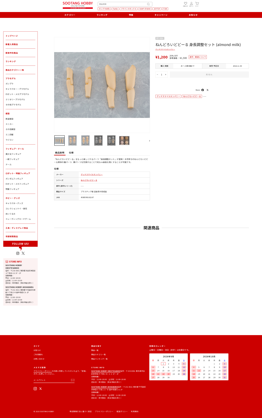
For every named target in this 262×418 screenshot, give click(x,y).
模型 (8, 113)
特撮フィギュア (12, 189)
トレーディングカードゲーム (18, 219)
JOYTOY (157, 9)
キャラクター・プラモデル (17, 89)
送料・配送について (198, 57)
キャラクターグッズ (14, 203)
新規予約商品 (12, 52)
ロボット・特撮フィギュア (18, 173)
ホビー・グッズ (13, 198)
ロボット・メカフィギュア (17, 183)
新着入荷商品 (12, 44)
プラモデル (11, 78)
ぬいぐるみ (10, 213)
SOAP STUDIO (145, 9)
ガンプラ (9, 83)
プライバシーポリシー (43, 371)
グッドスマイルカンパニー (92, 174)
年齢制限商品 (12, 236)
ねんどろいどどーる (89, 180)
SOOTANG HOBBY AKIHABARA (19, 287)
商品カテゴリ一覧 (98, 354)
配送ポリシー (122, 411)
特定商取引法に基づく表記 (81, 411)
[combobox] (125, 4)
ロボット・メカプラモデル (17, 94)
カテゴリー (69, 14)
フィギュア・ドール (15, 148)
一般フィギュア (12, 159)
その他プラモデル (13, 104)
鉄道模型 (9, 118)
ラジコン (9, 139)
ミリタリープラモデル (15, 99)
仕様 (71, 152)
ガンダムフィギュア (14, 178)
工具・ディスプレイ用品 (17, 228)
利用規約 (134, 411)
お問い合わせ (39, 359)
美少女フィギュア (13, 154)
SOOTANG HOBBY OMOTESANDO (13, 266)
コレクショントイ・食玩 (16, 208)
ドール (8, 164)
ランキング (102, 14)
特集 (131, 14)
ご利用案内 (38, 354)
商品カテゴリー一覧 (15, 70)
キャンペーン (161, 14)
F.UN (165, 9)
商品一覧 (95, 350)
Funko (115, 9)
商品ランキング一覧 (99, 359)
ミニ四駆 (9, 134)
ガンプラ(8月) (104, 9)
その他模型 (10, 129)
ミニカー (9, 124)
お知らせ (193, 14)
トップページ (12, 35)
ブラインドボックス (128, 9)
